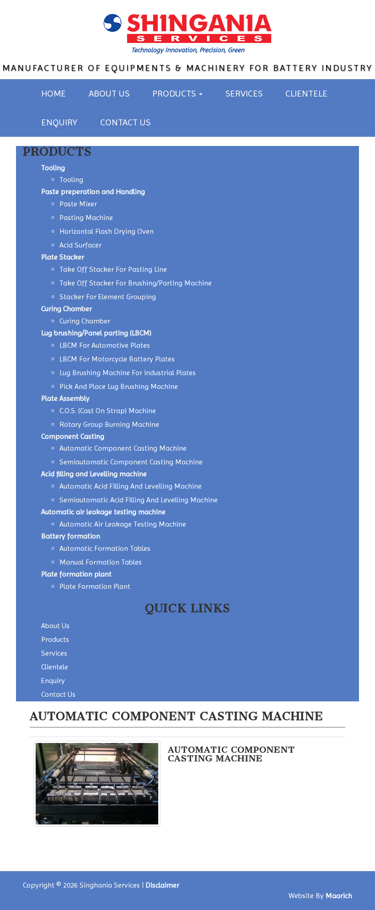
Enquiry (59, 122)
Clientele (306, 93)
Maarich (339, 895)
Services (243, 93)
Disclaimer (162, 885)
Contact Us (125, 122)
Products (175, 93)
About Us (109, 93)
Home (53, 93)
